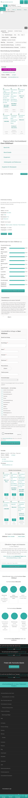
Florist (4, 398)
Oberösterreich (4, 647)
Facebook (3, 742)
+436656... (8, 74)
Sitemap (2, 733)
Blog (2, 749)
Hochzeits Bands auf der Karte (7, 693)
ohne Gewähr (11, 536)
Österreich (6, 218)
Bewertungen (19, 9)
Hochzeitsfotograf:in (7, 394)
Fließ (5, 214)
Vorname (3, 354)
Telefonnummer (4, 372)
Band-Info (6, 147)
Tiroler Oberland (21, 224)
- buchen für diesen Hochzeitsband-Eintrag (23, 625)
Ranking (2, 730)
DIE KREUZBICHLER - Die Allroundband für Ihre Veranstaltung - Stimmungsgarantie (14, 104)
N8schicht (21, 119)
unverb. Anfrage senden (9, 69)
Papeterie (5, 404)
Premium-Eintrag (25, 87)
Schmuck (5, 408)
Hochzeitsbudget (5, 377)
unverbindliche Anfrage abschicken (10, 443)
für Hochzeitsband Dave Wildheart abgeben (4, 598)
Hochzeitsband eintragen (6, 704)
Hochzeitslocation (7, 392)
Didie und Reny (21, 96)
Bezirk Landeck (9, 224)
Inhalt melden (21, 536)
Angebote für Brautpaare (9, 167)
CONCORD (6, 121)
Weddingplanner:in (7, 412)
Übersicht (3, 9)
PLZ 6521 (9, 212)
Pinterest (3, 745)
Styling (4, 406)
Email (2, 349)
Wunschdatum (4, 365)
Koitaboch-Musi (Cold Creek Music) (14, 127)
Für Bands (3, 723)
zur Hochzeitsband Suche (1, 6)
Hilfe (2, 718)
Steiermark (22, 647)
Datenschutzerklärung (7, 438)
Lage (8, 9)
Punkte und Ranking (5, 711)
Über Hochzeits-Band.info (6, 700)
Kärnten (18, 647)
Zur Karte (4, 459)
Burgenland (10, 649)
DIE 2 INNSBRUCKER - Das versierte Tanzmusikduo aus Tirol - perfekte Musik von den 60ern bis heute (6, 106)
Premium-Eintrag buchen (7, 707)
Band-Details (7, 152)
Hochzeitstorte (6, 402)
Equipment (6, 157)
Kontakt (9, 233)
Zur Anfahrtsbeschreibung (7, 461)
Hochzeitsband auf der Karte (9, 72)
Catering (5, 396)
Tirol (8, 216)
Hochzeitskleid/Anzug (8, 400)
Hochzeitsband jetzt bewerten (13, 290)
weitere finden (14, 597)
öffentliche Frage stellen (14, 566)
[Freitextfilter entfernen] (21, 2)
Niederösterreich (11, 647)
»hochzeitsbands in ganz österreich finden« (14, 685)
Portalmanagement (5, 772)
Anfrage (25, 9)
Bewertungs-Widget (6, 714)
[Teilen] (23, 796)
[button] (14, 20)
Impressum (3, 761)
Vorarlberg (17, 649)
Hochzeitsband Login (6, 788)
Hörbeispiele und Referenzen (12, 162)
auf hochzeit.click (15, 666)
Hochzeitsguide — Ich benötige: (8, 388)
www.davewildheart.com (13, 77)
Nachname (3, 360)
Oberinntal (15, 224)
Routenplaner (24, 173)
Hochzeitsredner (7, 410)
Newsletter (3, 756)
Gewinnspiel (3, 753)
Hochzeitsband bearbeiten (6, 775)
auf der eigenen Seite (14, 624)
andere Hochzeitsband (8, 390)
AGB (2, 764)
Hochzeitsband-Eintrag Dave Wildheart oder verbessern (5, 625)
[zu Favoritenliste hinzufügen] (2, 12)
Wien (22, 645)
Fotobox (5, 414)
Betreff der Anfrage (5, 337)
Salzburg (26, 645)
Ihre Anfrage (4, 342)
